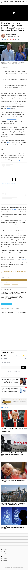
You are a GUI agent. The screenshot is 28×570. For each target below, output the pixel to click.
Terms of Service (7, 284)
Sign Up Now (7, 401)
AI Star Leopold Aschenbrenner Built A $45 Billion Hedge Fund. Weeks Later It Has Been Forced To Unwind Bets (13, 527)
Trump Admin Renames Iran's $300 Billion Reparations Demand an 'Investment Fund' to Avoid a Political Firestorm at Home (14, 430)
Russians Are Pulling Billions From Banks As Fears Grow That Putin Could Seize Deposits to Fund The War (13, 454)
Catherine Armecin (11, 34)
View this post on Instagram (8, 183)
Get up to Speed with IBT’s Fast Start (19, 399)
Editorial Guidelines (20, 312)
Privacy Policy (15, 284)
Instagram (9, 142)
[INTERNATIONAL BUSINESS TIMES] (14, 2)
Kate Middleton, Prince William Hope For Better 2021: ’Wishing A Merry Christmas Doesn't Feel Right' (12, 298)
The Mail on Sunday (12, 119)
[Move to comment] (18, 39)
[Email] (15, 39)
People (9, 108)
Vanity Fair (23, 259)
